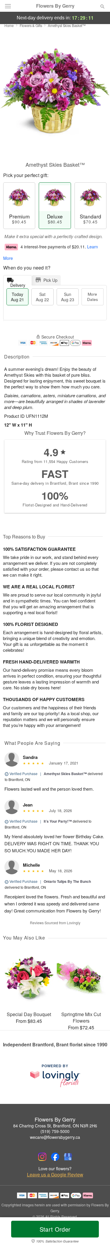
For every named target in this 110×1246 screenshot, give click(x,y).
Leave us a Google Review (55, 1174)
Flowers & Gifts (31, 25)
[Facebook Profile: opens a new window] (55, 1157)
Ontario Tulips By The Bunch (67, 881)
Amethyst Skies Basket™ (65, 773)
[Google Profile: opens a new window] (68, 1157)
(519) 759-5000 (55, 1131)
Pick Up (50, 280)
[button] (97, 1232)
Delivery (17, 283)
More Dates (92, 296)
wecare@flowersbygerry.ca (55, 1137)
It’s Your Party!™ (58, 821)
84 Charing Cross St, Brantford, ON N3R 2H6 (55, 1126)
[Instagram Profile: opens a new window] (42, 1157)
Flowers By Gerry (55, 6)
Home (9, 25)
